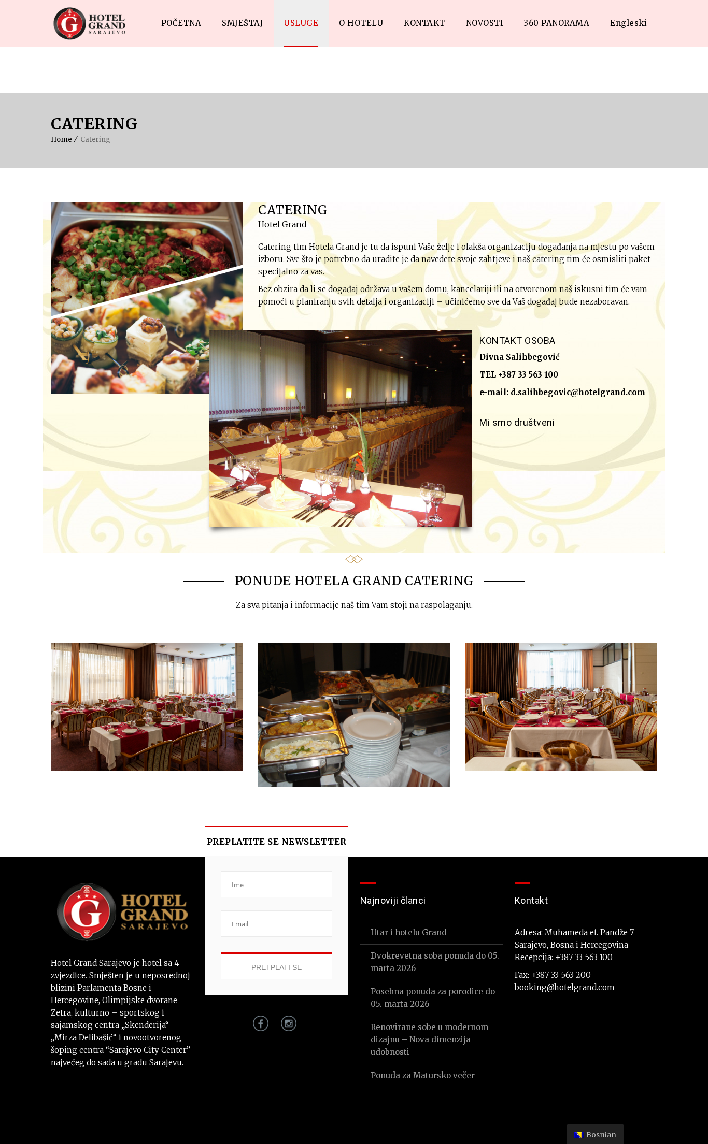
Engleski (628, 23)
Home (61, 139)
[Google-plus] (539, 442)
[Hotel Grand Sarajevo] (90, 23)
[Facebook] (491, 442)
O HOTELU (361, 23)
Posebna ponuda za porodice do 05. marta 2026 (433, 998)
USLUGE (301, 23)
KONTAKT (424, 23)
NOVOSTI (485, 23)
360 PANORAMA (556, 23)
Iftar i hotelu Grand (409, 932)
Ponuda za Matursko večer (423, 1075)
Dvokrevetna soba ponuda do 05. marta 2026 (435, 962)
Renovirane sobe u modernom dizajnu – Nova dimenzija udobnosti (429, 1039)
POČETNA (181, 23)
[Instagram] (286, 1028)
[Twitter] (515, 442)
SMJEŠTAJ (242, 23)
